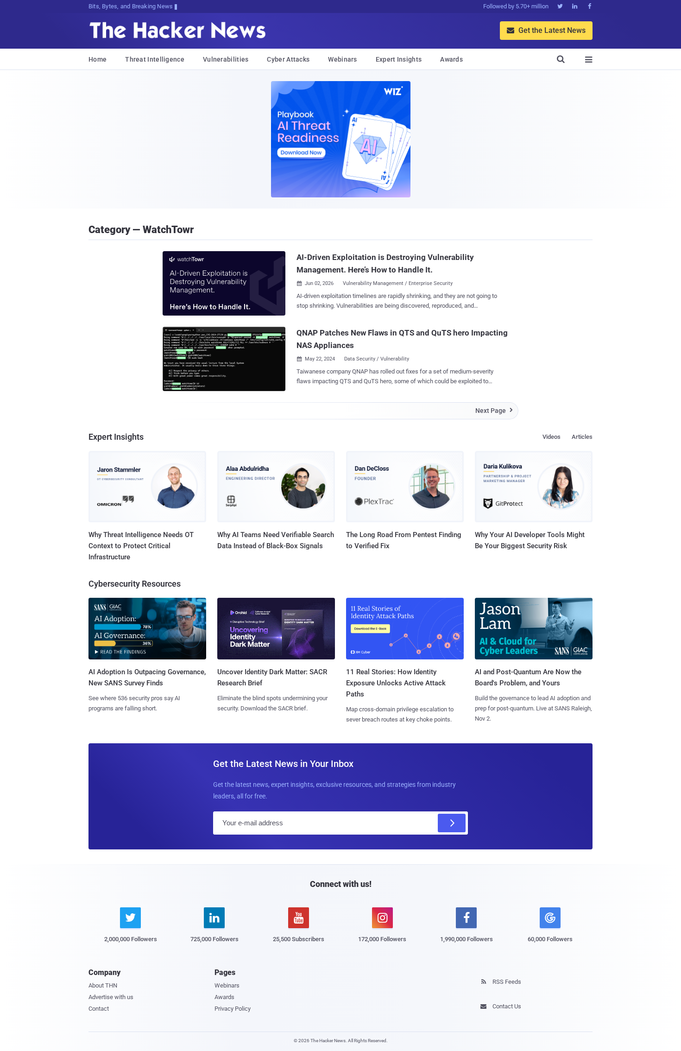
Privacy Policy (232, 1008)
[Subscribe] (452, 823)
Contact (98, 1008)
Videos (551, 436)
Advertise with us (110, 997)
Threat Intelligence (154, 59)
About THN (102, 985)
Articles (582, 436)
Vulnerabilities (226, 59)
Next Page (494, 410)
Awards (451, 59)
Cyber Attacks (288, 59)
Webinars (342, 59)
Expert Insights (399, 59)
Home (97, 59)
